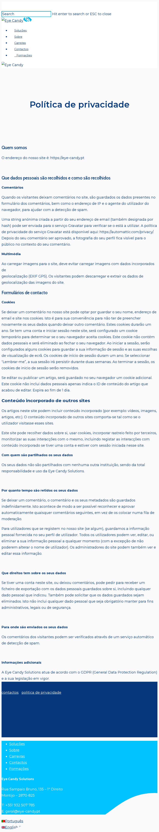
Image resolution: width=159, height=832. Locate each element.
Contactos (18, 762)
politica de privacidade (41, 692)
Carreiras (17, 756)
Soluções (17, 744)
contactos (10, 692)
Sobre (14, 750)
